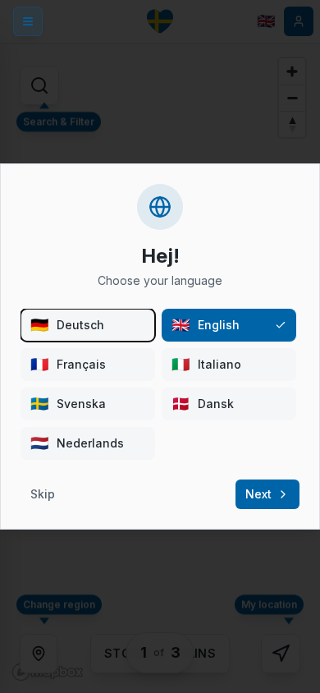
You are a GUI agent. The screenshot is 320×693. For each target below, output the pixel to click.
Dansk (202, 403)
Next (258, 494)
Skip (42, 494)
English (205, 324)
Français (68, 364)
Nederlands (77, 443)
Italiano (206, 364)
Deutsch (67, 324)
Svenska (68, 403)
